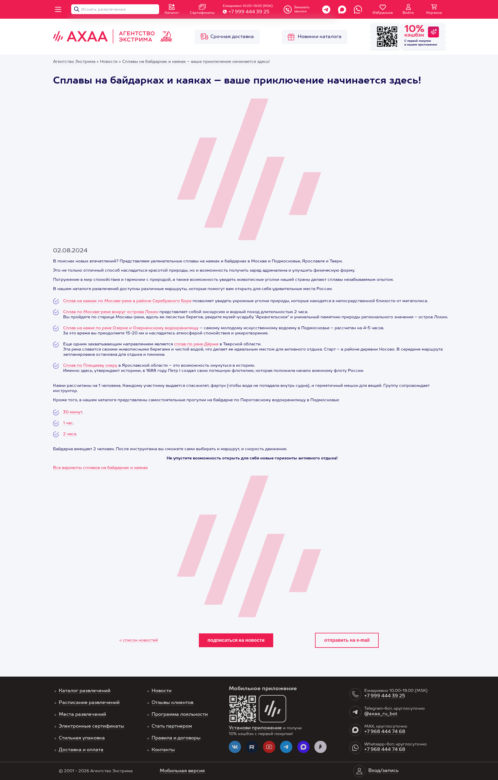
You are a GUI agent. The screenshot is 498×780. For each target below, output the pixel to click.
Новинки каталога (320, 37)
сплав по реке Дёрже (196, 344)
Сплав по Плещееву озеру (90, 366)
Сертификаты (202, 13)
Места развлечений (82, 714)
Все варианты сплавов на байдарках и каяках (100, 468)
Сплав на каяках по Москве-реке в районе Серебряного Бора (127, 301)
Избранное (383, 13)
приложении (427, 44)
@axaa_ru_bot (380, 714)
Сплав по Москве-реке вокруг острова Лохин (110, 312)
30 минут (72, 412)
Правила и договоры (176, 738)
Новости (161, 691)
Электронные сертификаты (91, 726)
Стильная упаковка (82, 738)
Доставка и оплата (81, 750)
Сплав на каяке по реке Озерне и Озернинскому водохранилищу (131, 328)
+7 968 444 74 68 (384, 732)
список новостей (140, 640)
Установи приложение (255, 728)
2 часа (69, 434)
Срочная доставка (232, 37)
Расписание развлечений (89, 703)
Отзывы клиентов (172, 703)
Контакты (163, 750)
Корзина (434, 13)
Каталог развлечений (84, 691)
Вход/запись (383, 770)
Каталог (172, 13)
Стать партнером (172, 726)
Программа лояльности (180, 714)
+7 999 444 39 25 (249, 12)
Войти (408, 13)
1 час (68, 423)
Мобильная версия (182, 771)
